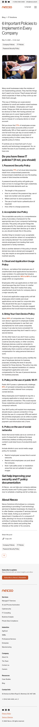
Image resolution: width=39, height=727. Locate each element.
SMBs (4, 635)
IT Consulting (6, 613)
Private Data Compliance (10, 621)
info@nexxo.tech (31, 2)
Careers (4, 669)
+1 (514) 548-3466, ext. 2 (10, 699)
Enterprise (5, 643)
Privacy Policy (6, 714)
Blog (3, 683)
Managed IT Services (9, 601)
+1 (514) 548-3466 (18, 2)
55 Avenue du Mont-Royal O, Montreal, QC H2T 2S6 (19, 694)
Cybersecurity (6, 609)
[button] (28, 7)
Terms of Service (7, 717)
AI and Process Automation (11, 605)
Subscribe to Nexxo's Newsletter (15, 577)
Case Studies (6, 679)
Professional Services (9, 639)
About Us (5, 657)
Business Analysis (8, 617)
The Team (5, 661)
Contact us (5, 665)
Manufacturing (6, 647)
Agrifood (5, 631)
